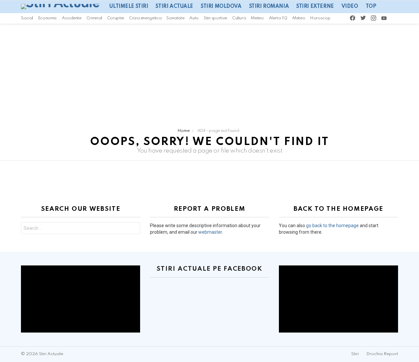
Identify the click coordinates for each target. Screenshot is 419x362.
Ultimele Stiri (128, 6)
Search (133, 229)
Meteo (257, 18)
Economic (47, 18)
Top (371, 6)
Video (349, 6)
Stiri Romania (269, 6)
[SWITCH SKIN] (395, 18)
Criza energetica (145, 18)
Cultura (239, 18)
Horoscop (320, 18)
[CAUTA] (404, 18)
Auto (194, 18)
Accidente (72, 18)
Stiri (355, 354)
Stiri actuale (174, 6)
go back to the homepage (332, 225)
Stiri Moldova (221, 6)
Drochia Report (382, 354)
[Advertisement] (209, 72)
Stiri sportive (215, 18)
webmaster (210, 232)
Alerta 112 (278, 18)
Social (27, 18)
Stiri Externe (315, 6)
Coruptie (115, 18)
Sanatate (175, 18)
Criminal (94, 18)
